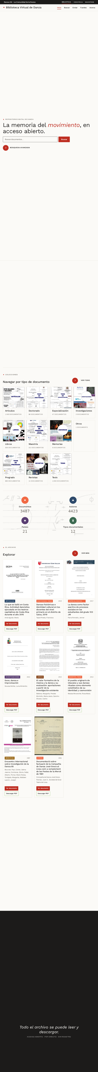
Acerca (92, 8)
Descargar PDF (11, 629)
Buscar (67, 8)
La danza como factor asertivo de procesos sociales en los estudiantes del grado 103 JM (80, 609)
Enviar (75, 8)
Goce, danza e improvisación (11, 681)
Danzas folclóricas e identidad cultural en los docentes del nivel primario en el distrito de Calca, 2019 (48, 609)
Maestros (89, 2)
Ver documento (11, 623)
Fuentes (83, 8)
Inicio (59, 8)
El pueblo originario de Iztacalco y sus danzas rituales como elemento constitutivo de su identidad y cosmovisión (79, 685)
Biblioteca (66, 2)
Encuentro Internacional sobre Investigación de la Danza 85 (17, 764)
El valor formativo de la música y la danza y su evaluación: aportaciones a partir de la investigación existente (48, 685)
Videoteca (78, 2)
